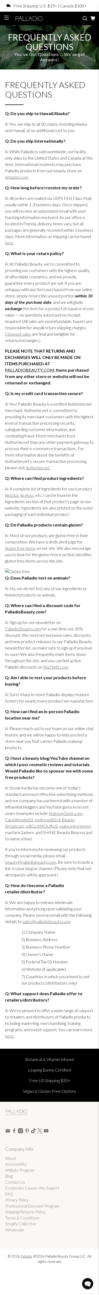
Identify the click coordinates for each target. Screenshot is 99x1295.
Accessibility (15, 1164)
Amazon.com (16, 176)
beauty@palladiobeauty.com (30, 861)
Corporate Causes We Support (32, 1188)
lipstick (12, 495)
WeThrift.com (55, 666)
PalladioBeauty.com (23, 628)
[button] (87, 1283)
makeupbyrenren (75, 825)
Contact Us (15, 1182)
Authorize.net (38, 467)
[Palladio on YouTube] (46, 1131)
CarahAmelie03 (19, 819)
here (9, 242)
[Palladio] (45, 18)
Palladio (26, 1256)
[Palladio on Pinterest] (27, 1131)
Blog (9, 1176)
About (10, 1158)
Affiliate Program (19, 1170)
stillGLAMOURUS (42, 825)
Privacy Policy (17, 1199)
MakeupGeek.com (65, 813)
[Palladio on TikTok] (33, 1131)
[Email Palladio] (7, 1131)
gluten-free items (20, 548)
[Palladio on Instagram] (20, 1131)
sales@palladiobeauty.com (46, 921)
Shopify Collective (20, 1223)
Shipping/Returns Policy (25, 1211)
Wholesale (14, 1229)
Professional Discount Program (32, 1206)
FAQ (9, 1194)
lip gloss (27, 495)
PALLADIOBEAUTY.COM (29, 369)
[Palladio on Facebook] (14, 1131)
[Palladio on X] (39, 1131)
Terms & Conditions (22, 1217)
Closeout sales (18, 333)
